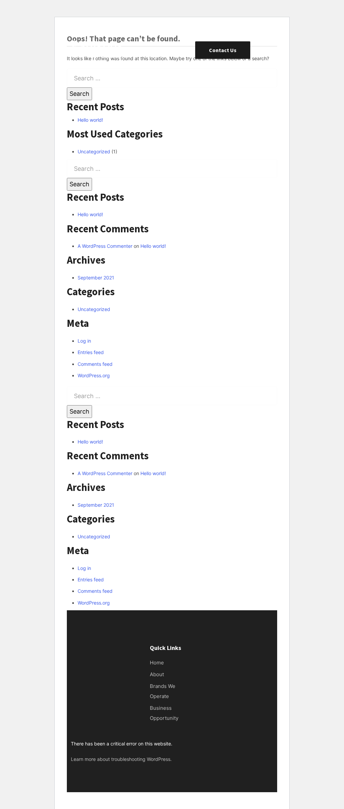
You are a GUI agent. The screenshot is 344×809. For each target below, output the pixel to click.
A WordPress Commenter (105, 246)
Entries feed (91, 352)
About (157, 674)
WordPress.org (94, 375)
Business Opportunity (164, 713)
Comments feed (95, 364)
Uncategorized (94, 151)
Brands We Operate (162, 691)
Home (157, 662)
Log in (84, 341)
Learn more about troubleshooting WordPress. (121, 759)
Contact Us (222, 50)
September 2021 (96, 277)
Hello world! (90, 120)
